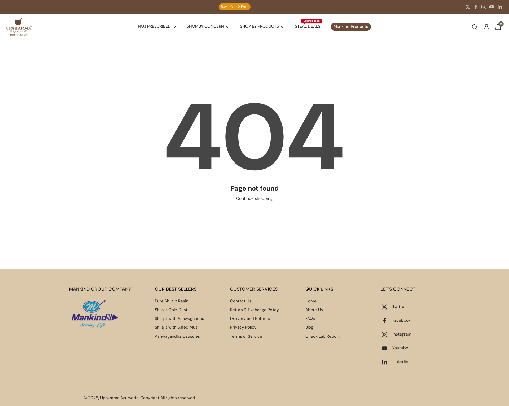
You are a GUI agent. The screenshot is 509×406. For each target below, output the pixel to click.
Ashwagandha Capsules (177, 336)
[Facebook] (476, 7)
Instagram (401, 334)
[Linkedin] (500, 7)
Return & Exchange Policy (254, 309)
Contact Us (240, 301)
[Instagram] (484, 7)
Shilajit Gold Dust (171, 309)
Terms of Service (246, 336)
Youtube (400, 348)
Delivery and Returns (250, 318)
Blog (309, 327)
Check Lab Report (322, 336)
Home (311, 301)
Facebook (401, 320)
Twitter (399, 306)
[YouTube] (492, 7)
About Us (314, 309)
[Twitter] (468, 7)
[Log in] (486, 27)
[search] (474, 26)
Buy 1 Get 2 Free (234, 6)
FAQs (310, 318)
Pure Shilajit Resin (171, 301)
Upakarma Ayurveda (119, 397)
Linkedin (400, 361)
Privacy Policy (243, 327)
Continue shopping (254, 198)
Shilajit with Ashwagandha (179, 318)
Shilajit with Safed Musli (177, 327)
